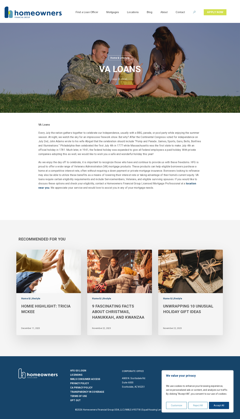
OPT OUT (75, 400)
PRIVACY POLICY (79, 383)
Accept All (219, 405)
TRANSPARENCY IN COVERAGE (87, 392)
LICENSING (76, 375)
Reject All (198, 405)
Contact (180, 12)
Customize (176, 405)
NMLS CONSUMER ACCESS (85, 379)
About (164, 12)
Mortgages (112, 12)
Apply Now (215, 12)
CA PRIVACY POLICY (81, 387)
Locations (133, 12)
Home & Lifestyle (119, 58)
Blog (149, 12)
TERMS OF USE (78, 396)
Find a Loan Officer (87, 12)
